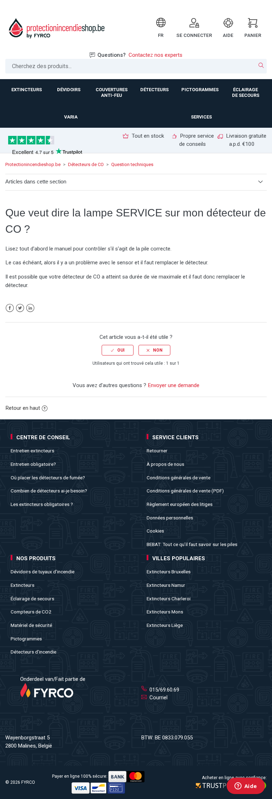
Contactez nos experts (155, 55)
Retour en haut (22, 408)
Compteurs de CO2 (31, 612)
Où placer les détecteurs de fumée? (48, 477)
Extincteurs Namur (166, 585)
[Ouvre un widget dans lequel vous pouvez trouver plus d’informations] (245, 786)
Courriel (158, 697)
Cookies (155, 531)
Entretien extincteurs (32, 450)
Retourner (157, 450)
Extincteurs (22, 585)
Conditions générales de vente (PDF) (185, 491)
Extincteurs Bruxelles (169, 571)
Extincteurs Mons (165, 612)
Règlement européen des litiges (179, 504)
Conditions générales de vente (178, 477)
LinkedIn (30, 308)
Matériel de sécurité (31, 625)
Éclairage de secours (32, 598)
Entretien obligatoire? (33, 464)
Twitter (20, 308)
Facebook (9, 308)
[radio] (118, 350)
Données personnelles (170, 517)
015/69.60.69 (163, 690)
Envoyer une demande (173, 385)
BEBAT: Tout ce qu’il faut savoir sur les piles (192, 544)
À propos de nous (165, 464)
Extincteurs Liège (165, 625)
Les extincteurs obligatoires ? (42, 504)
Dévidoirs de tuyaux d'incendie (42, 571)
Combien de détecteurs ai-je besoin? (49, 491)
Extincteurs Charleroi (169, 598)
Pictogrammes (26, 638)
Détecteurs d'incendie (33, 652)
